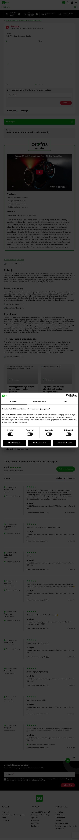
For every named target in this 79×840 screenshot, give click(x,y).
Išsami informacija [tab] (39, 401)
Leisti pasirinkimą (39, 443)
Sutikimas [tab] (13, 401)
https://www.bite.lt (9, 415)
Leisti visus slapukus (64, 443)
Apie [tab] (65, 401)
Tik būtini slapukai (14, 443)
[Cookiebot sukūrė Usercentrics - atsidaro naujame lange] (68, 395)
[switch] (30, 434)
